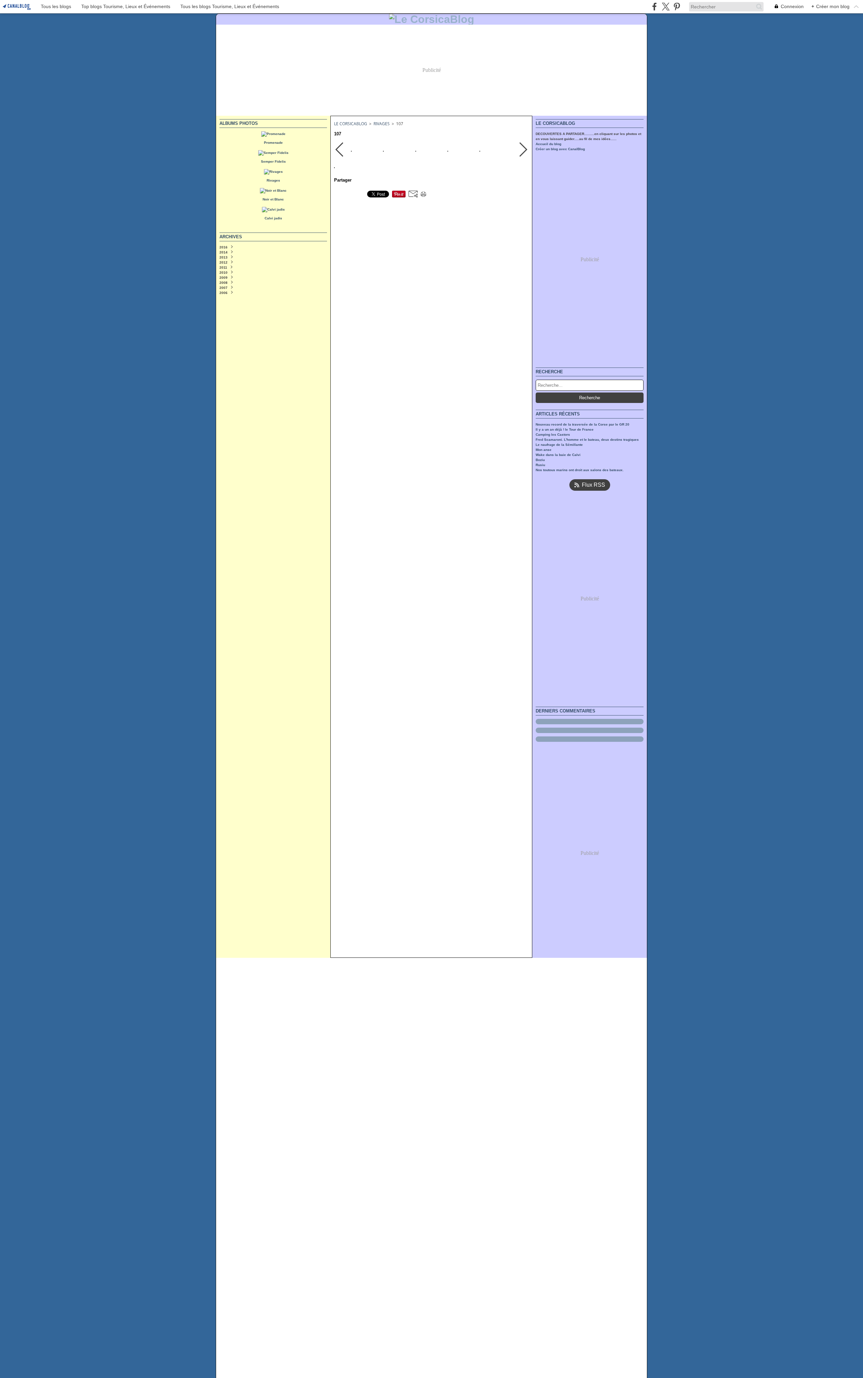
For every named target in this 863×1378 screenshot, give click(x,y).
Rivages (382, 124)
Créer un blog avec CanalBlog (560, 149)
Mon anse (544, 450)
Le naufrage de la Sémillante (559, 445)
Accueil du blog (548, 144)
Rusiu (540, 465)
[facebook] (654, 6)
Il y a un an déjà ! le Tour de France (565, 429)
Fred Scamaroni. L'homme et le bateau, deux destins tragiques (587, 439)
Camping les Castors (553, 434)
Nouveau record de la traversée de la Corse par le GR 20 (582, 424)
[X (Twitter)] (665, 6)
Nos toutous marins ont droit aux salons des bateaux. (580, 470)
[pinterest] (677, 6)
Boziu (540, 460)
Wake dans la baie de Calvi (558, 455)
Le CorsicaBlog (350, 124)
